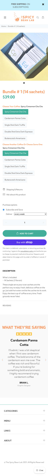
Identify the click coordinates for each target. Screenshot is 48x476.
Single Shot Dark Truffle (15, 125)
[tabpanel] (24, 57)
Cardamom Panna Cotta (15, 118)
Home (3, 26)
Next (45, 359)
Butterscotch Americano (15, 138)
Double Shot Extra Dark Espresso (19, 131)
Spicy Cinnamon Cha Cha (15, 111)
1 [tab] (24, 83)
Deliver (9, 214)
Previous (2, 359)
